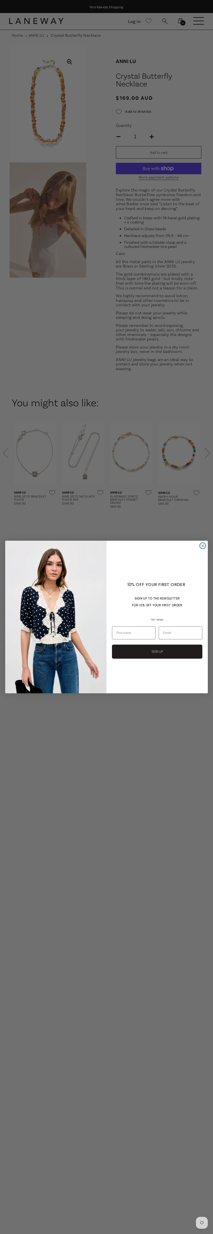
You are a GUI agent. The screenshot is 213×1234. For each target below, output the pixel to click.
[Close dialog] (203, 546)
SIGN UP (157, 651)
